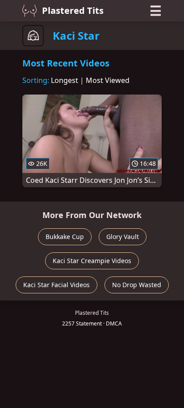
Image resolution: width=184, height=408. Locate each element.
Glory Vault (122, 236)
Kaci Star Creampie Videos (92, 260)
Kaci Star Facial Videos (56, 284)
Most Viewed (108, 80)
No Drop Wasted (136, 284)
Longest (64, 80)
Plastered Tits (73, 10)
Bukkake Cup (65, 236)
